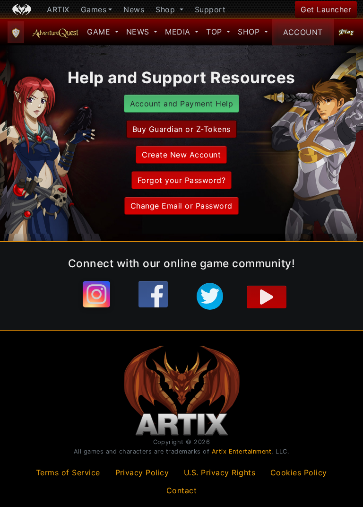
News (133, 9)
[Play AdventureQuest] (346, 32)
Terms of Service (68, 472)
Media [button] (179, 31)
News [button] (139, 31)
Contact (181, 490)
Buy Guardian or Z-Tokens (181, 129)
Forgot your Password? (181, 180)
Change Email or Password (181, 205)
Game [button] (100, 31)
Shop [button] (167, 9)
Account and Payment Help (181, 103)
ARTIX (58, 9)
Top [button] (215, 31)
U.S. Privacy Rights (220, 472)
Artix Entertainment (242, 451)
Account (303, 32)
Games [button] (94, 9)
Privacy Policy (142, 472)
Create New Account (181, 154)
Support (210, 9)
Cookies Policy (298, 472)
